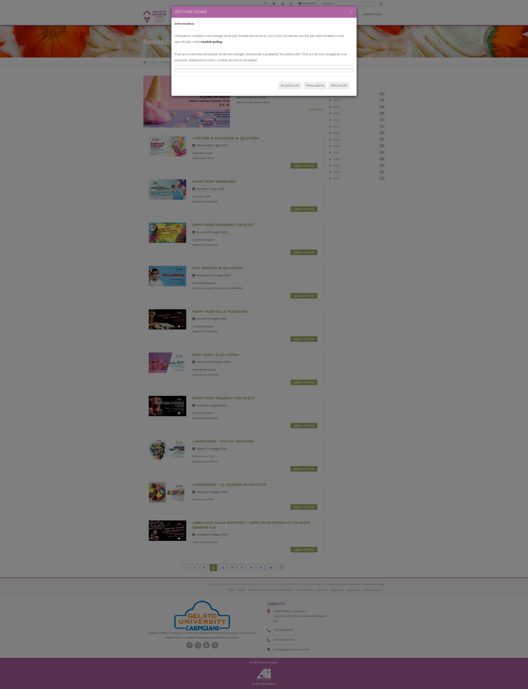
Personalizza (315, 85)
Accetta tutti (290, 85)
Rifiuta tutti (339, 85)
